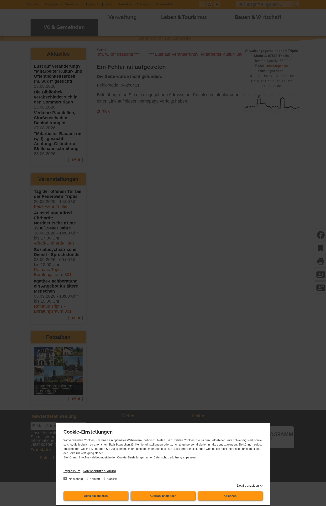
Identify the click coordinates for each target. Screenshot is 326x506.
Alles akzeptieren (96, 496)
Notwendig (76, 479)
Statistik (111, 479)
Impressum (71, 471)
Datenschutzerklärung (99, 471)
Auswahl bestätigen (163, 496)
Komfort (94, 479)
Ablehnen (230, 496)
